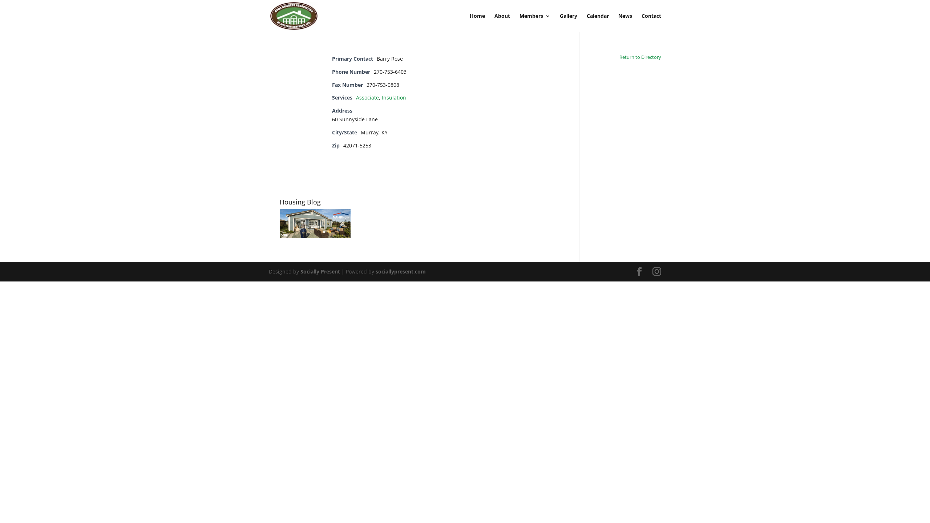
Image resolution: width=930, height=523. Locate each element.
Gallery (568, 16)
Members (531, 16)
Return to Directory (640, 57)
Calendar (598, 16)
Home (477, 16)
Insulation (394, 97)
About (502, 16)
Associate (367, 97)
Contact (651, 16)
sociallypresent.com (401, 271)
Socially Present (320, 271)
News (625, 16)
